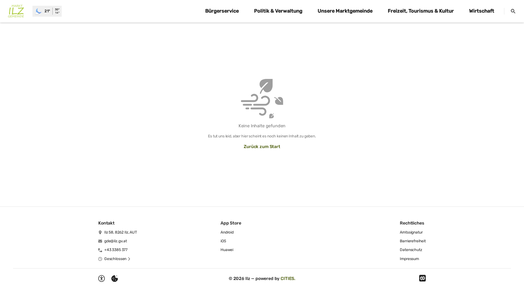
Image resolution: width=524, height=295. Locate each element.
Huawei (227, 249)
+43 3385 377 (115, 249)
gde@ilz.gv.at (115, 241)
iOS (223, 241)
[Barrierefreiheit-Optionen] (101, 278)
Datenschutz (411, 249)
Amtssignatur (411, 232)
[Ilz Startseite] (16, 11)
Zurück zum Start (262, 146)
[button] (117, 259)
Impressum (409, 258)
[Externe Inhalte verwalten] (114, 278)
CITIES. (288, 278)
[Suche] (513, 11)
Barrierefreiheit (413, 241)
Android (227, 232)
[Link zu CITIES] (422, 278)
